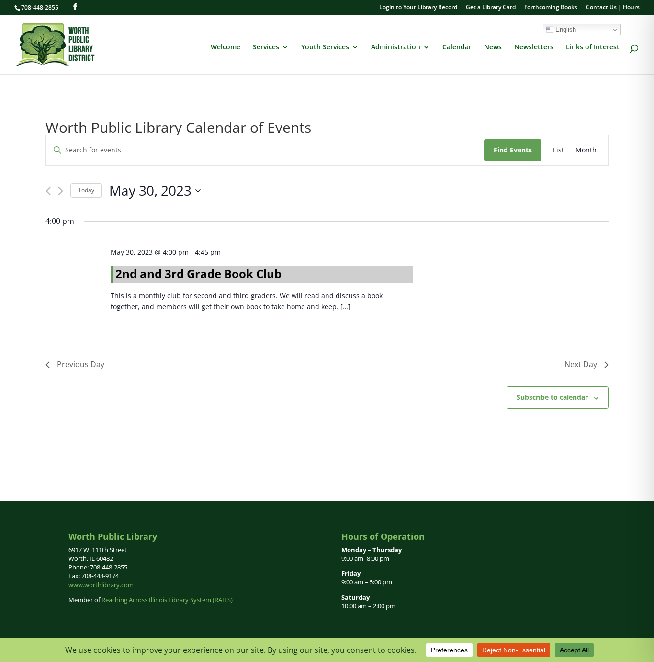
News (493, 47)
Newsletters (533, 47)
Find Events (513, 149)
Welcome (225, 47)
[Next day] (60, 191)
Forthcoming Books (550, 7)
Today (86, 190)
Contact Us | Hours (613, 7)
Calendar (457, 47)
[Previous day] (48, 191)
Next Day (580, 364)
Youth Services (325, 47)
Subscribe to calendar (552, 397)
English (564, 29)
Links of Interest (593, 47)
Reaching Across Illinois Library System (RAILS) (167, 599)
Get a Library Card (491, 7)
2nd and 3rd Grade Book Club (198, 273)
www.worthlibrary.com (101, 585)
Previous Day (80, 364)
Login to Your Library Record (418, 7)
